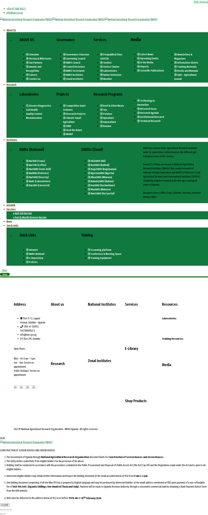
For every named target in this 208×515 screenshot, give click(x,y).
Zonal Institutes (74, 78)
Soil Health (32, 109)
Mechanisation (34, 117)
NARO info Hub (132, 334)
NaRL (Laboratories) (39, 181)
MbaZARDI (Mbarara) (101, 177)
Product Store (132, 415)
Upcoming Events (149, 58)
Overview (34, 54)
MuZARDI (92, 411)
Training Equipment (100, 258)
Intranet (33, 249)
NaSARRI (92, 330)
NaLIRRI (92, 346)
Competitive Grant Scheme (63, 398)
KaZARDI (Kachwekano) (102, 185)
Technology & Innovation (63, 377)
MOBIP (69, 134)
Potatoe (107, 113)
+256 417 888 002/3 (16, 8)
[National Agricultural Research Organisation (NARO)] (26, 19)
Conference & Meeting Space (105, 253)
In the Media (146, 62)
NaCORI (91, 326)
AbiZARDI (92, 378)
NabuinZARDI (94, 399)
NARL (90, 342)
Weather (107, 78)
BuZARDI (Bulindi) (99, 165)
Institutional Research (152, 116)
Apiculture (108, 117)
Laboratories (110, 70)
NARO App (167, 350)
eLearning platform (100, 249)
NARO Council (73, 62)
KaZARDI (92, 403)
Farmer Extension (112, 74)
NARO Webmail (36, 253)
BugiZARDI (93, 387)
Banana (107, 126)
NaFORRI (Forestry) (39, 177)
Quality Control (34, 113)
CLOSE (4, 505)
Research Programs (60, 389)
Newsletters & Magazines (137, 370)
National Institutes (60, 336)
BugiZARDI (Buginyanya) (103, 169)
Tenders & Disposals (172, 391)
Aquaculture (109, 122)
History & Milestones (40, 58)
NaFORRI (92, 338)
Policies (33, 262)
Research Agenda (149, 112)
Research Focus (148, 108)
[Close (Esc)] (1, 509)
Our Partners (35, 62)
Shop (4, 270)
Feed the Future (74, 130)
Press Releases (169, 383)
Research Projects (76, 113)
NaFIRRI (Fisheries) (39, 173)
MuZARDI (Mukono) (100, 189)
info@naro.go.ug (14, 12)
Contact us (35, 78)
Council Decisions (75, 66)
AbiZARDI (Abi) (98, 161)
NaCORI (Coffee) (37, 165)
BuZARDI (92, 383)
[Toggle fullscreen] (7, 509)
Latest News (146, 54)
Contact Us (167, 399)
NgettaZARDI (94, 391)
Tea (105, 109)
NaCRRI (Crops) (37, 161)
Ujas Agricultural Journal (136, 387)
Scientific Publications (152, 70)
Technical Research (150, 121)
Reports (144, 66)
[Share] (4, 509)
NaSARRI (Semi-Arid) (40, 169)
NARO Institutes (74, 74)
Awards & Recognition (61, 348)
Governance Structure (77, 54)
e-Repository (36, 258)
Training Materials (187, 66)
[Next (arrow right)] (4, 513)
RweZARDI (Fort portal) (102, 193)
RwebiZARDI (94, 407)
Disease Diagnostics (40, 105)
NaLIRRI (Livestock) (39, 185)
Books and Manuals (187, 70)
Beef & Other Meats (113, 105)
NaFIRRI (92, 334)
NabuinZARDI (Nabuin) (102, 181)
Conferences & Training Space (176, 342)
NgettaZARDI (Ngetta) (102, 173)
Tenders (107, 62)
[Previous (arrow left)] (1, 513)
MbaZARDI (93, 395)
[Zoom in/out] (10, 509)
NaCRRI (91, 322)
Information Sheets (187, 62)
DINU (68, 126)
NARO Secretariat (75, 70)
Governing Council (75, 58)
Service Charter (111, 66)
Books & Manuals (133, 383)
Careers (33, 74)
